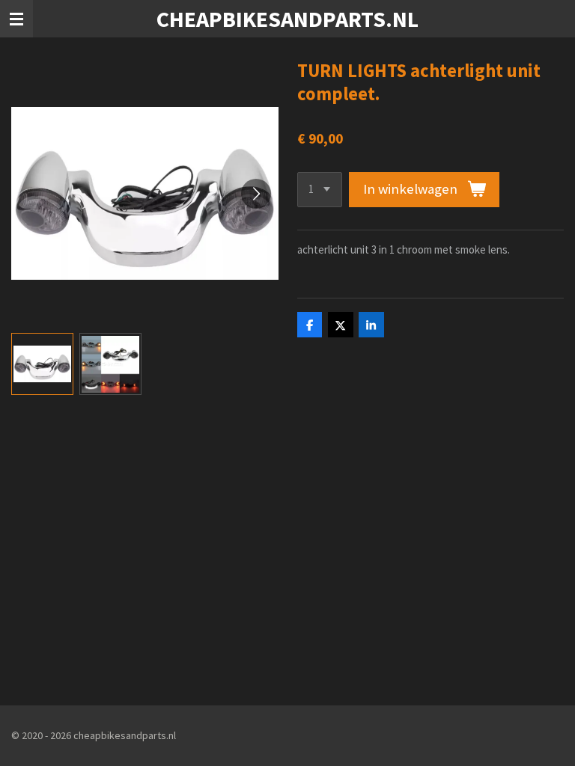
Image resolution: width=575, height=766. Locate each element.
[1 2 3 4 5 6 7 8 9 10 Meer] (319, 189)
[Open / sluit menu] (16, 18)
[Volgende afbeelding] (256, 194)
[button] (42, 364)
